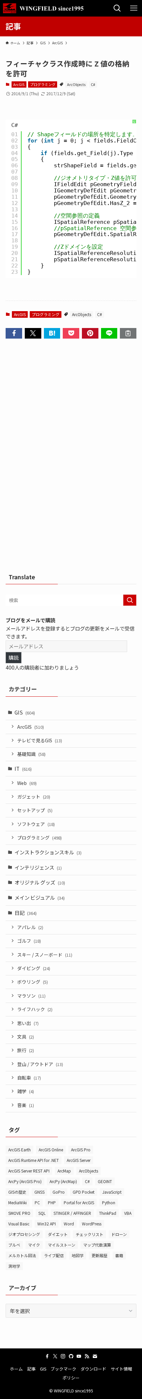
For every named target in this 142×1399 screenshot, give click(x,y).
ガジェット (33, 796)
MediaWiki (17, 1202)
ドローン (119, 1234)
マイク (34, 1245)
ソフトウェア (36, 824)
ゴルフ (29, 940)
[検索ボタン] (117, 8)
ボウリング (32, 981)
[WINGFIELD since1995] (45, 8)
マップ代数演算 (97, 1245)
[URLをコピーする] (128, 333)
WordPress (91, 1223)
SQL (42, 1213)
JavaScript (112, 1192)
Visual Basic (18, 1223)
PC (37, 1202)
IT (23, 768)
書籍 (119, 1255)
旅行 (25, 1050)
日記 (26, 912)
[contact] (95, 1356)
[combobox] (71, 600)
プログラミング (42, 84)
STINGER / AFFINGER (72, 1213)
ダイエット (58, 1234)
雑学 (25, 1091)
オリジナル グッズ (40, 882)
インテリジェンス (38, 867)
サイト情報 (121, 1369)
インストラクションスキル (48, 852)
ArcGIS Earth (19, 1149)
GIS (25, 712)
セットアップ (35, 810)
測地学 (14, 1266)
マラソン (31, 995)
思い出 (28, 1023)
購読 (13, 657)
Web (27, 783)
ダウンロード (93, 1369)
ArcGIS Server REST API (29, 1170)
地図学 (78, 1255)
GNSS (39, 1192)
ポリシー (71, 1378)
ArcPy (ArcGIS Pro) (25, 1181)
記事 (31, 1369)
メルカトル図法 (22, 1255)
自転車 (29, 1077)
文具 (25, 1036)
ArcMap (64, 1170)
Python (108, 1202)
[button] (14, 333)
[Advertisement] (71, 458)
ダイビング (33, 968)
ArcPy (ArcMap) (63, 1181)
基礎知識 (31, 754)
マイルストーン (61, 1245)
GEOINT (105, 1181)
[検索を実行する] (129, 600)
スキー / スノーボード (44, 954)
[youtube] (79, 1356)
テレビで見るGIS (39, 740)
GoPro (59, 1192)
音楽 (25, 1105)
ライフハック (35, 1009)
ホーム (16, 1369)
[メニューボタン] (133, 8)
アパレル (30, 927)
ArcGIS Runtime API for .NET (33, 1160)
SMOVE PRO (19, 1213)
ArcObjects (76, 84)
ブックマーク (63, 1369)
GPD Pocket (83, 1192)
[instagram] (63, 1356)
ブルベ (14, 1245)
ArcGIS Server (78, 1160)
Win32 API (46, 1223)
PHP (52, 1202)
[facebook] (47, 1356)
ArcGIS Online (51, 1149)
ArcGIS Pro (80, 1149)
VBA (127, 1213)
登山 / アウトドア (40, 1064)
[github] (71, 1356)
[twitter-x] (55, 1356)
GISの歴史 (17, 1192)
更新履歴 (99, 1255)
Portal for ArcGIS (79, 1202)
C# (93, 84)
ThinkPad (107, 1213)
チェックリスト (89, 1234)
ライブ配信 (54, 1255)
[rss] (87, 1356)
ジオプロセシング (24, 1234)
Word (69, 1223)
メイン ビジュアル (40, 897)
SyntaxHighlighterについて (134, 158)
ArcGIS (18, 84)
